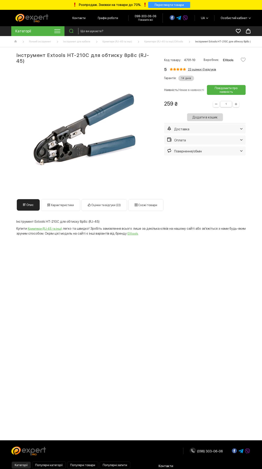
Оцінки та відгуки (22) (106, 205)
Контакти (79, 18)
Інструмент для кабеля (76, 41)
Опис (30, 205)
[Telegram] (178, 18)
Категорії (21, 465)
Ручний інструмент (40, 41)
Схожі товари (147, 205)
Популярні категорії (49, 465)
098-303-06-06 (145, 16)
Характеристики (62, 205)
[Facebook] (172, 17)
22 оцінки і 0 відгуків (202, 69)
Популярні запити (115, 465)
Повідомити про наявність (226, 89)
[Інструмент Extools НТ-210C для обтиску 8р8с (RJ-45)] (85, 131)
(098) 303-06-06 (209, 451)
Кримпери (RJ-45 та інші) (117, 41)
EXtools (133, 233)
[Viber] (185, 18)
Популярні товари (82, 465)
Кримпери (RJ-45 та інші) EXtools (163, 41)
